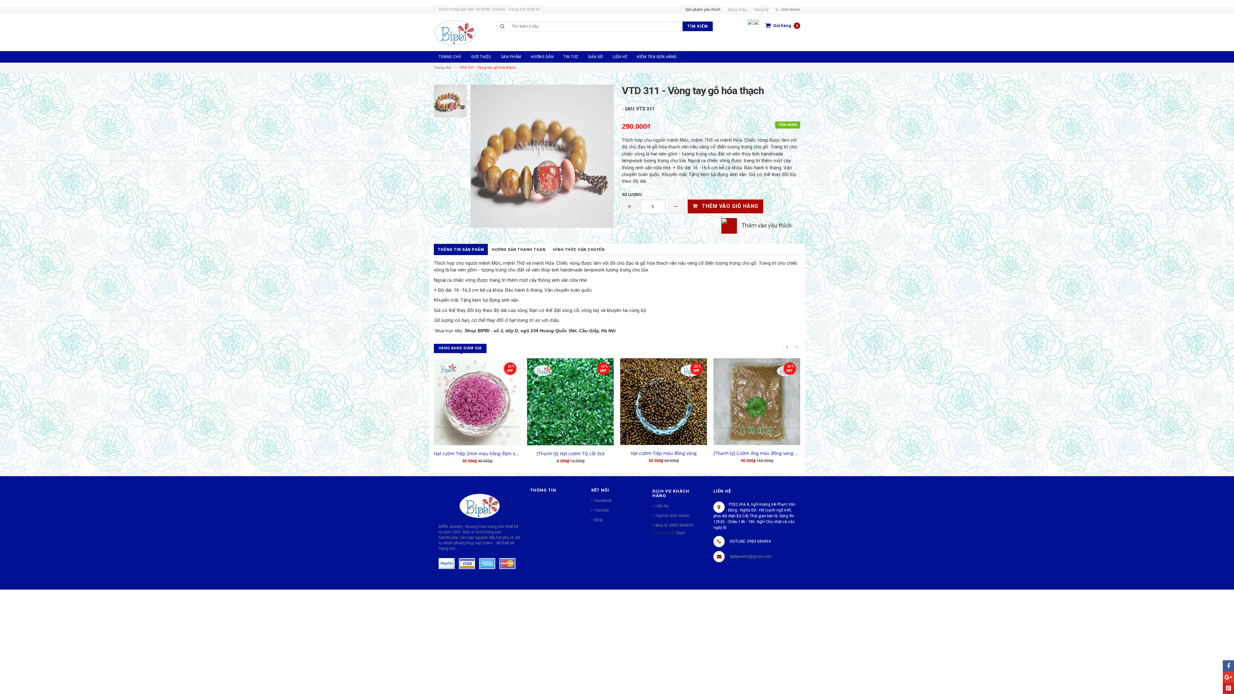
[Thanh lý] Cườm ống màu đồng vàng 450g (756, 453)
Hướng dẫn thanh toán (518, 249)
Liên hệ (662, 506)
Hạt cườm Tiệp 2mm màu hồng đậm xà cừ (477, 453)
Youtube (602, 510)
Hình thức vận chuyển (578, 249)
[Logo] (479, 505)
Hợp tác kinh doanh (673, 515)
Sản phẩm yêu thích (702, 9)
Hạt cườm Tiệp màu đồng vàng (663, 453)
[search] (596, 26)
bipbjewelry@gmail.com (751, 556)
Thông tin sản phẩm (461, 249)
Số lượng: (632, 194)
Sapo (680, 532)
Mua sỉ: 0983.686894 (674, 525)
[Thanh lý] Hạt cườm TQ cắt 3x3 (570, 453)
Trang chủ (442, 68)
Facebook (603, 500)
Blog (599, 520)
